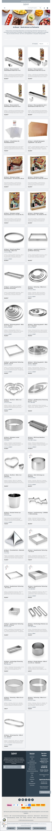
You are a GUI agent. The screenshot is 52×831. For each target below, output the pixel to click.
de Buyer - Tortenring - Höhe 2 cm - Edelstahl (37, 287)
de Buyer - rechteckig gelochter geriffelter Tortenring (12, 287)
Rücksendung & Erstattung (32, 784)
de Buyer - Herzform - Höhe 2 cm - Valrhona (13, 400)
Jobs (32, 775)
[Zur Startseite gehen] (26, 4)
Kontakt (32, 773)
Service (32, 753)
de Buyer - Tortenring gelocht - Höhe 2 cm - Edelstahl (37, 325)
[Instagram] (26, 799)
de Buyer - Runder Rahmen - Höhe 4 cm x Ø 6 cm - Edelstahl (37, 662)
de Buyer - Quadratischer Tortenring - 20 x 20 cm (13, 587)
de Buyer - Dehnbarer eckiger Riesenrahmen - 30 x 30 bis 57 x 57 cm (37, 214)
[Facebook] (19, 799)
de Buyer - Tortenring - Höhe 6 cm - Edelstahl (37, 698)
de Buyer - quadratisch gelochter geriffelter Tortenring (37, 250)
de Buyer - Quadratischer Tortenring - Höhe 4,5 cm (37, 587)
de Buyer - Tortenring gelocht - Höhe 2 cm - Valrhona (14, 325)
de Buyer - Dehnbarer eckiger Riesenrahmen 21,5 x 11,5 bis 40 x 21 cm (13, 214)
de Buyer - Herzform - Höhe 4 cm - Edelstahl (13, 475)
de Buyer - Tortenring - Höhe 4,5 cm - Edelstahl (14, 698)
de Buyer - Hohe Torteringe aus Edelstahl (36, 475)
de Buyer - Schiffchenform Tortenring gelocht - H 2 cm (38, 400)
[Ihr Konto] (44, 7)
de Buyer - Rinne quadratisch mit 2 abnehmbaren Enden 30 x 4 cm (37, 105)
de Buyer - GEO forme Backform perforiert (36, 438)
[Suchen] (40, 7)
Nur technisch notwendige (24, 828)
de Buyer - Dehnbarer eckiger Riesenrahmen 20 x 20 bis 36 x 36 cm (38, 178)
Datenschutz (32, 764)
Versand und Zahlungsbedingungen (32, 762)
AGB (32, 759)
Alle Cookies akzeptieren (39, 828)
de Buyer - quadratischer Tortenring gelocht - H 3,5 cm (13, 624)
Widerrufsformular (32, 769)
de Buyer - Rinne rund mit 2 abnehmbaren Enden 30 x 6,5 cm (36, 69)
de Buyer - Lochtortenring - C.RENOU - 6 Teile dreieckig (38, 513)
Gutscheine (32, 779)
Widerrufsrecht (32, 767)
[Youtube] (22, 799)
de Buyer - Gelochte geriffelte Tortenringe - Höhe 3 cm (12, 250)
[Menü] (4, 7)
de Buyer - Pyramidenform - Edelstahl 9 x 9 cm (14, 551)
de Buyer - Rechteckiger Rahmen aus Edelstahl (38, 624)
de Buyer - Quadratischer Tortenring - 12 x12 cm (37, 551)
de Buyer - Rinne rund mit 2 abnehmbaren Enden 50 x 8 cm (12, 105)
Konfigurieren (11, 828)
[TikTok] (32, 799)
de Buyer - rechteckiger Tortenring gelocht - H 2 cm (13, 662)
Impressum (32, 757)
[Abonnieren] (23, 766)
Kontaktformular (44, 783)
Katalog (32, 777)
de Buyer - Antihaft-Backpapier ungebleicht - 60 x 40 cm (36, 141)
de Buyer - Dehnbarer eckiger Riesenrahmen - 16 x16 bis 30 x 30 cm (14, 178)
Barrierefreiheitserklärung (32, 771)
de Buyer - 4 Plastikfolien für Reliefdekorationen (11, 141)
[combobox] (33, 7)
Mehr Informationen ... (42, 823)
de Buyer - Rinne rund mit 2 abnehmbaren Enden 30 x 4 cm (12, 69)
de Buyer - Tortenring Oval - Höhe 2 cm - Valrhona (13, 735)
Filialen (32, 781)
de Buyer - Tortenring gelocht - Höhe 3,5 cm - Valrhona (37, 363)
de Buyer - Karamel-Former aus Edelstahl (12, 513)
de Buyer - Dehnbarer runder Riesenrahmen (11, 438)
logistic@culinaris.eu (45, 779)
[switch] (4, 826)
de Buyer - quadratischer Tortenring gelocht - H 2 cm (13, 363)
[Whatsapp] (29, 799)
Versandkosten (25, 811)
